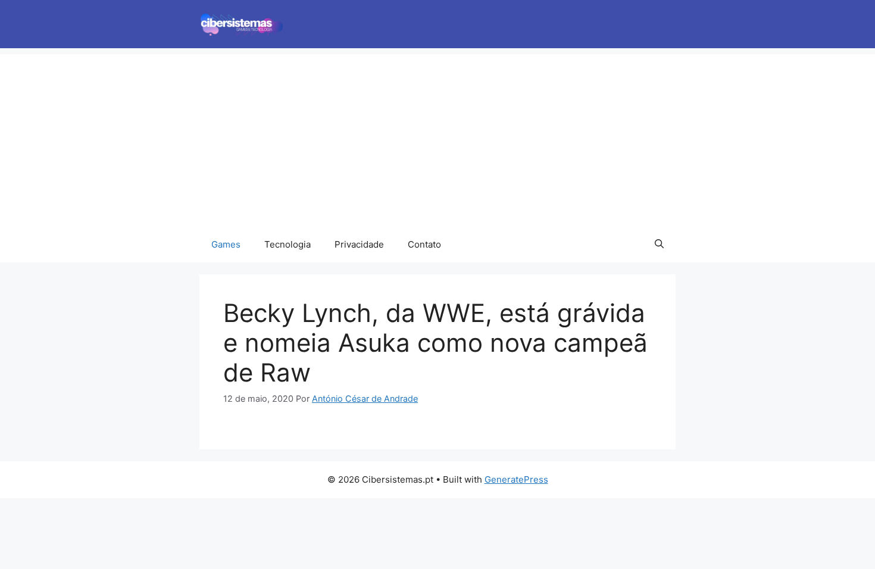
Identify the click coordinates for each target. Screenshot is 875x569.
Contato (424, 244)
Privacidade (359, 244)
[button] (659, 244)
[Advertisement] (437, 137)
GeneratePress (516, 479)
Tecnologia (287, 244)
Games (225, 244)
